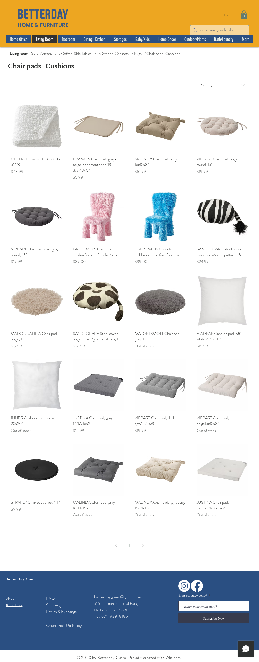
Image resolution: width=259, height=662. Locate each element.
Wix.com (173, 657)
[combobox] (223, 85)
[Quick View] (37, 126)
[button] (243, 14)
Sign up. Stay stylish (193, 595)
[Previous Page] (116, 545)
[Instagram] (184, 586)
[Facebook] (197, 586)
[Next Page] (143, 545)
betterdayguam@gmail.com (118, 597)
